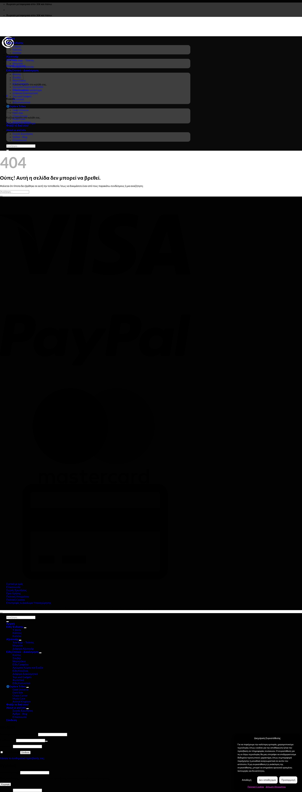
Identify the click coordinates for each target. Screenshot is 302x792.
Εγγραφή (5, 784)
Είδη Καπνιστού (21, 102)
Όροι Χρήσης (13, 593)
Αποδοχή (246, 780)
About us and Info (16, 129)
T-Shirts (17, 46)
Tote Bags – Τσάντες (23, 60)
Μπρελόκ (18, 63)
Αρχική (10, 38)
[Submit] (7, 150)
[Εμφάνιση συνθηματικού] (46, 741)
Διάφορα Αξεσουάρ (23, 66)
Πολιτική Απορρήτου (17, 596)
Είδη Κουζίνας (20, 89)
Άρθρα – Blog (20, 136)
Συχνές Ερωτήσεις (23, 133)
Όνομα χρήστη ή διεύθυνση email (19, 734)
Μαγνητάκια (19, 80)
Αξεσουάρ (12, 56)
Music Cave (19, 118)
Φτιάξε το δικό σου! (17, 125)
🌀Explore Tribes (16, 686)
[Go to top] (1, 612)
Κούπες (17, 654)
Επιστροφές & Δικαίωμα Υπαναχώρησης (28, 602)
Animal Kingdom (22, 121)
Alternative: (6, 746)
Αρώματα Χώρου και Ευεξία (28, 86)
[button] (11, 59)
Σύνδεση (25, 752)
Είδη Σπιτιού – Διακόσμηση (22, 651)
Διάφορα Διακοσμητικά (25, 93)
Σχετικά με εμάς (14, 583)
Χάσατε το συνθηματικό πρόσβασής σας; (22, 758)
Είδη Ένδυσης (14, 42)
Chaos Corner (20, 115)
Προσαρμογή (288, 780)
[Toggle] (25, 627)
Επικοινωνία (20, 140)
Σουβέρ (17, 658)
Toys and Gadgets (22, 96)
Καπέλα (17, 52)
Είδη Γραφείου (21, 83)
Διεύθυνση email (10, 772)
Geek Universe (20, 109)
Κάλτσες (17, 49)
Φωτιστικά (18, 99)
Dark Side (18, 112)
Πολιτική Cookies (256, 786)
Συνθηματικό (8, 740)
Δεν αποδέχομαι (267, 780)
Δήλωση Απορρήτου (276, 786)
